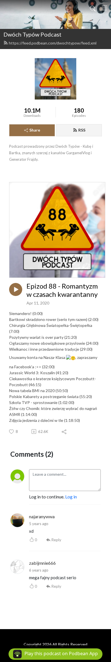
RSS (81, 130)
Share (34, 130)
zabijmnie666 (42, 563)
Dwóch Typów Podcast (32, 34)
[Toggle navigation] (104, 8)
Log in (71, 496)
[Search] (93, 8)
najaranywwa (42, 516)
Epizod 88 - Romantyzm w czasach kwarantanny (62, 290)
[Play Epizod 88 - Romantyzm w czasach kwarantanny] (15, 289)
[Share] (64, 431)
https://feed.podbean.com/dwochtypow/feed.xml (52, 43)
